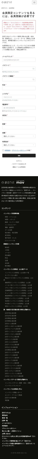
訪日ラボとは (6, 413)
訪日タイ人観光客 (10, 323)
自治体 (7, 263)
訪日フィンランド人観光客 (13, 373)
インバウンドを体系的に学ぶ (13, 389)
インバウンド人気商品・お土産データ (16, 269)
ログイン (19, 161)
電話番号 (5, 104)
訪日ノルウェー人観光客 (13, 371)
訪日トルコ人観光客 (11, 342)
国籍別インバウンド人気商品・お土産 (17, 298)
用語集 (7, 400)
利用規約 (7, 150)
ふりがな (5, 94)
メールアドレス (7, 56)
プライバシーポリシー (19, 150)
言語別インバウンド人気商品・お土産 (17, 301)
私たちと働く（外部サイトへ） (12, 431)
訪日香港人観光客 (10, 318)
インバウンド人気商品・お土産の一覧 (17, 273)
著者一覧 (5, 418)
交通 (6, 260)
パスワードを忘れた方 (19, 164)
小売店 (7, 250)
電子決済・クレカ (10, 238)
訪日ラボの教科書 (10, 398)
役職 (4, 133)
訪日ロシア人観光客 (11, 360)
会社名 (4, 115)
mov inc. (24, 453)
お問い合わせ (6, 434)
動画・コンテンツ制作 (12, 222)
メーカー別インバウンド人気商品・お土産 (18, 285)
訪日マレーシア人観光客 (13, 329)
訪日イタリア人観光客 (12, 358)
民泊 (6, 258)
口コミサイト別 (10, 240)
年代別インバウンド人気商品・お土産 (17, 303)
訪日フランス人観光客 (12, 352)
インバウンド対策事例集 (11, 213)
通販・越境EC (9, 227)
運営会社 (5, 415)
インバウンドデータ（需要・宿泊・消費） (18, 383)
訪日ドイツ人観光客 (11, 355)
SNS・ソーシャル (10, 217)
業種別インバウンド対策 (11, 244)
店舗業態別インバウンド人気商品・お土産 (18, 290)
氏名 (4, 85)
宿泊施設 (8, 255)
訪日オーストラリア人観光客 (14, 376)
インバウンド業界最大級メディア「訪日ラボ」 (17, 441)
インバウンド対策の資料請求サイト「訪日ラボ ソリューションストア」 (18, 444)
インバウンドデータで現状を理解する (16, 379)
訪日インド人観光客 (11, 339)
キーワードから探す (11, 275)
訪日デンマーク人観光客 (13, 368)
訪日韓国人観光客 (10, 321)
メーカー (8, 253)
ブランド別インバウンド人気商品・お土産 (18, 288)
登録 (19, 155)
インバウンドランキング (13, 385)
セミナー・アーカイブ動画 (13, 395)
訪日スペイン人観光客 (12, 363)
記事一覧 (5, 420)
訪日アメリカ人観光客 (12, 344)
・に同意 (18, 150)
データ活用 (8, 230)
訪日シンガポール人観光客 (13, 326)
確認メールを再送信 (19, 167)
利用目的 (5, 142)
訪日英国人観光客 (10, 350)
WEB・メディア (10, 219)
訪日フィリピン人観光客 (13, 334)
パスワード (6, 65)
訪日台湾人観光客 (10, 316)
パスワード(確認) (8, 76)
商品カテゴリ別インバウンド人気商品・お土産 (18, 279)
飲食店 (7, 247)
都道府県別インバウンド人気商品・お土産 (18, 296)
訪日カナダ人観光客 (11, 347)
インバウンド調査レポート (13, 392)
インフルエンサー (10, 225)
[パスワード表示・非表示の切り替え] (33, 68)
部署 (4, 124)
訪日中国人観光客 (10, 313)
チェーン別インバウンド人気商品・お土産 (18, 293)
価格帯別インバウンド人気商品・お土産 (18, 282)
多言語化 (8, 235)
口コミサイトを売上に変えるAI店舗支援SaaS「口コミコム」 (18, 437)
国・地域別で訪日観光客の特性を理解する (17, 309)
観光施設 (8, 266)
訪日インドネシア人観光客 (13, 331)
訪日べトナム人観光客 (12, 337)
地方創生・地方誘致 (11, 233)
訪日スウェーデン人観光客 (13, 365)
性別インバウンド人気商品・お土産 (16, 306)
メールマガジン (7, 423)
